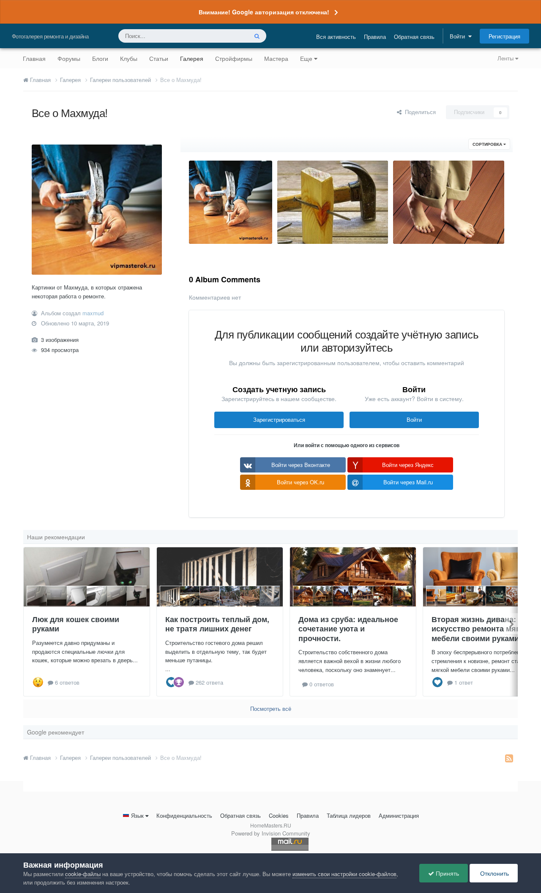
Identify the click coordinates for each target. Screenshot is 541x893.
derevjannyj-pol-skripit (428, 224)
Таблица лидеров (349, 815)
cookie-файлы (83, 874)
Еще (306, 58)
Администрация (399, 815)
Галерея (191, 58)
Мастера (276, 58)
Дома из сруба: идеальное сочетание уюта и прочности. (348, 629)
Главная (34, 58)
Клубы (128, 58)
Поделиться (419, 112)
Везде (228, 35)
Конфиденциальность (184, 815)
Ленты (506, 58)
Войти (459, 36)
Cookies (279, 815)
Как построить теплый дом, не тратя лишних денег (217, 624)
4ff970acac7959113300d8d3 (317, 224)
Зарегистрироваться (279, 419)
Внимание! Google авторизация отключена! (264, 12)
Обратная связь (414, 37)
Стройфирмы (233, 58)
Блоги (100, 58)
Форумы (68, 58)
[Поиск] (257, 36)
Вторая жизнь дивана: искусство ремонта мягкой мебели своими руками (482, 629)
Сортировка (488, 144)
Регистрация (504, 36)
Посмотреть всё (270, 709)
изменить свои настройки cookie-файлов (344, 874)
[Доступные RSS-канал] (509, 758)
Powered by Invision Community (270, 833)
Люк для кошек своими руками (75, 624)
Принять (446, 873)
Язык (137, 815)
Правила (375, 37)
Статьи (158, 58)
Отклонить (493, 873)
